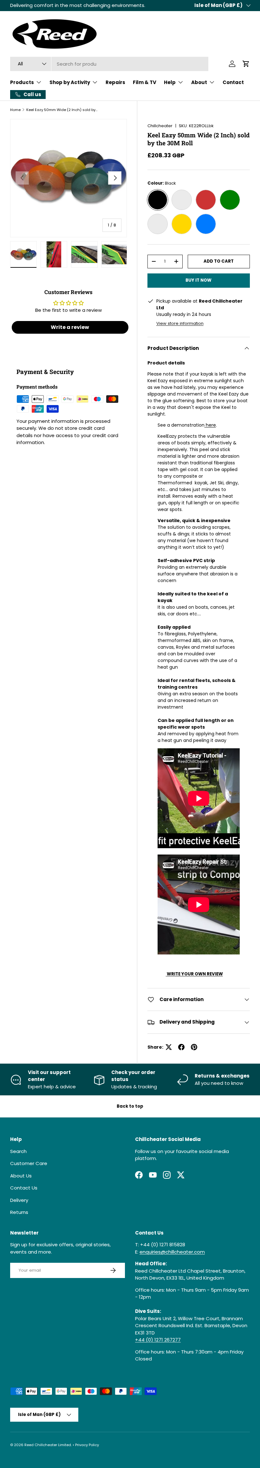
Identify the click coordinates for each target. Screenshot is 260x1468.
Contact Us (23, 1187)
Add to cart (219, 261)
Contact (233, 82)
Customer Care (28, 1163)
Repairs (115, 82)
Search (18, 1151)
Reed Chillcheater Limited (47, 1444)
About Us (21, 1175)
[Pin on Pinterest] (194, 1047)
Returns (19, 1212)
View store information (180, 323)
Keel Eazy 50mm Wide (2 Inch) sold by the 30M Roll (62, 109)
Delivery (19, 1200)
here (211, 425)
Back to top (130, 1106)
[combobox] (109, 64)
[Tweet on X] (168, 1047)
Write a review (70, 327)
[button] (246, 64)
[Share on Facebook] (181, 1047)
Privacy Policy (87, 1444)
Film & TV (144, 82)
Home (15, 109)
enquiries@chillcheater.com (172, 1251)
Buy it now (198, 280)
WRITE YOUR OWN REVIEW (195, 974)
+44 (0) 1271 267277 (158, 1339)
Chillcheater (159, 126)
